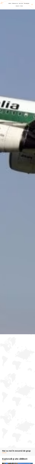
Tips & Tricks (21, 3)
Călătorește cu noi (15, 3)
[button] (32, 4)
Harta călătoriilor (26, 3)
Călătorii (9, 3)
